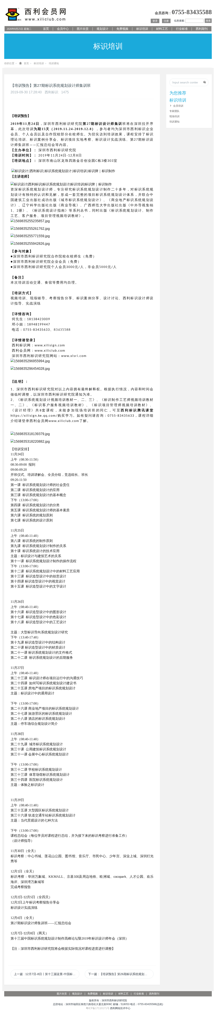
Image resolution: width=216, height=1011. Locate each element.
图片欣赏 (83, 28)
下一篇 (121, 974)
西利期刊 (202, 28)
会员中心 (63, 28)
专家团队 (174, 111)
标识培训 (142, 28)
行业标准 (182, 28)
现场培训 (174, 116)
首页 (46, 28)
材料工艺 (162, 28)
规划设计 (102, 28)
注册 (166, 20)
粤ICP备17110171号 (97, 1008)
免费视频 (122, 28)
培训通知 (54, 63)
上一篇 (46, 974)
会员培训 (178, 105)
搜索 (208, 20)
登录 (155, 20)
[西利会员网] (35, 14)
